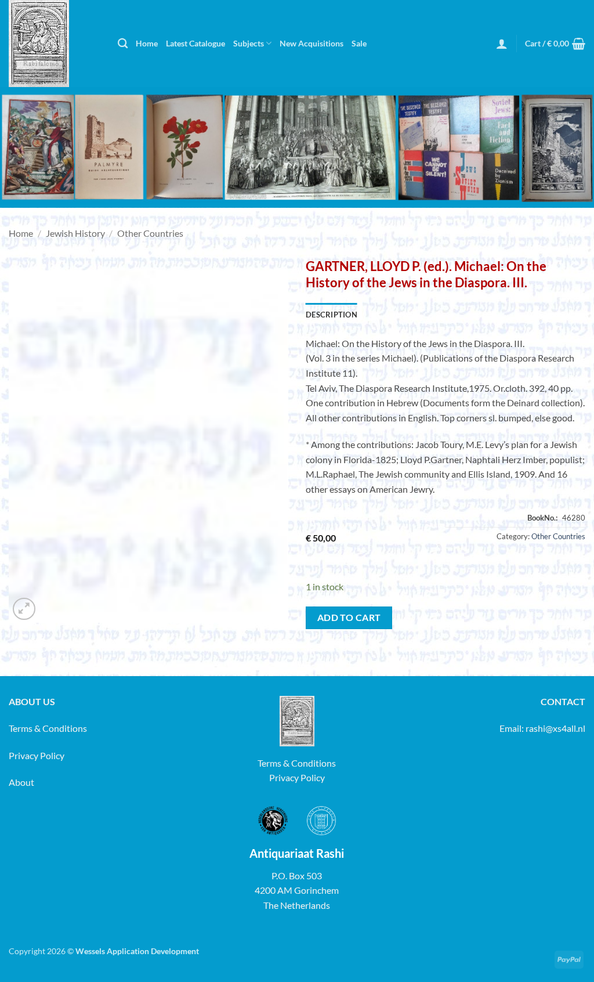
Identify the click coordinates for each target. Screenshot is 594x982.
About (21, 782)
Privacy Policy (36, 755)
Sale (359, 43)
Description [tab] (331, 314)
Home (147, 43)
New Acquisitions (311, 43)
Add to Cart (349, 617)
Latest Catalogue (195, 43)
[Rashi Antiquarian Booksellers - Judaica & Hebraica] (54, 43)
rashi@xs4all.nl (555, 728)
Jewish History (75, 233)
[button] (502, 43)
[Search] (123, 44)
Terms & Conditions (48, 728)
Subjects (248, 43)
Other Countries (150, 233)
